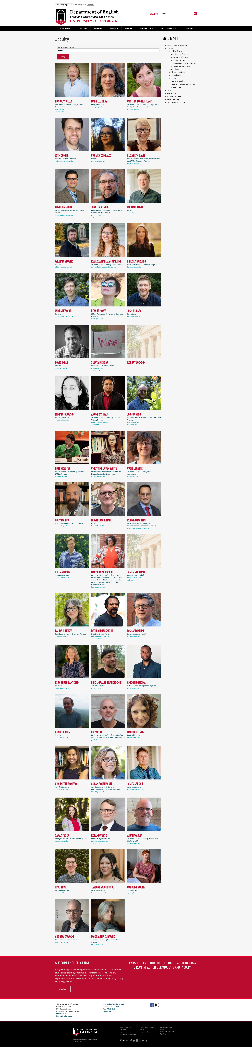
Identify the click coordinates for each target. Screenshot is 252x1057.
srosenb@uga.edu (97, 792)
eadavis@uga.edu (133, 163)
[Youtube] (143, 1040)
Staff (169, 90)
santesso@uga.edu (62, 688)
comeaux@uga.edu (98, 161)
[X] (134, 1040)
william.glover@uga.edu (63, 267)
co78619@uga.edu (133, 688)
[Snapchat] (140, 1040)
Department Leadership (177, 45)
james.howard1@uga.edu (64, 316)
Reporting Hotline (165, 1034)
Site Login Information (64, 1016)
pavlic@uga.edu (97, 740)
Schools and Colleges (126, 1027)
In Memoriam (176, 87)
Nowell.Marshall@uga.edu (100, 526)
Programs (98, 28)
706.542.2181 (112, 1009)
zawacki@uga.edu (61, 942)
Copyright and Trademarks (148, 1027)
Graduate (83, 28)
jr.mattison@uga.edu (62, 577)
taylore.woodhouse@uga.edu (101, 893)
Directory (189, 28)
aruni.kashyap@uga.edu (100, 422)
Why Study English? (169, 28)
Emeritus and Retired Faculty (182, 84)
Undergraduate (65, 28)
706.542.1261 (95, 425)
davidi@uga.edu (61, 368)
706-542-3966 (60, 112)
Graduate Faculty (177, 60)
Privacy (142, 1029)
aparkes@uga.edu (61, 737)
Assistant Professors (179, 57)
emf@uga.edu (96, 688)
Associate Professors (179, 54)
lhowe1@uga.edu (97, 319)
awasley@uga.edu (133, 843)
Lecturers (174, 78)
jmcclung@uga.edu (134, 577)
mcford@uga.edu (133, 213)
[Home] (94, 14)
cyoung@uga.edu (133, 893)
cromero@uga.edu (62, 789)
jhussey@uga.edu (133, 316)
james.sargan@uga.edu (135, 789)
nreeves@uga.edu (133, 737)
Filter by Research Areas (65, 47)
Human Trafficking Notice (167, 1031)
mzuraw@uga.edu (97, 945)
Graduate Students (175, 96)
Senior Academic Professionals (183, 63)
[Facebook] (131, 1040)
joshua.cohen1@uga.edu (64, 161)
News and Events (146, 28)
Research (114, 28)
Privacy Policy (61, 1014)
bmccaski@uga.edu (98, 587)
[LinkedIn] (146, 1040)
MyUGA (122, 1032)
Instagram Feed (157, 1005)
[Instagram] (137, 1040)
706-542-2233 (96, 639)
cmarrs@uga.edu (61, 526)
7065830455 (131, 580)
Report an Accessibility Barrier (166, 1028)
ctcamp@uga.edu (133, 109)
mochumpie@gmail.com (100, 636)
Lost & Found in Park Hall (177, 102)
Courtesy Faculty (177, 81)
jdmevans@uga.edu (98, 215)
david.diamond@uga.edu (64, 215)
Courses (128, 28)
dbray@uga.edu (96, 107)
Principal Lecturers (178, 72)
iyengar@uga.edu (97, 368)
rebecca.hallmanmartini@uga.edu (103, 267)
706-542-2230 (96, 370)
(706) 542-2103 (132, 425)
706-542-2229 (96, 218)
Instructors (171, 93)
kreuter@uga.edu (61, 476)
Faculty (170, 48)
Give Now (154, 14)
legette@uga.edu (133, 476)
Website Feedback (145, 1032)
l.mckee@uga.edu (61, 636)
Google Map (107, 1011)
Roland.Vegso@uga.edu (99, 841)
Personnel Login (174, 99)
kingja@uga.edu (133, 422)
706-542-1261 (96, 843)
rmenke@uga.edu (133, 636)
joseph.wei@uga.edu (62, 893)
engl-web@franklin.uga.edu (113, 1004)
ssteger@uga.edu (61, 841)
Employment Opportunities (128, 1034)
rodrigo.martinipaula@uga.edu (138, 528)
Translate (90, 5)
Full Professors (176, 51)
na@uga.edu (59, 109)
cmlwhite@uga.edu (98, 476)
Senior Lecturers (177, 75)
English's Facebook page (152, 1005)
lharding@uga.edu (134, 267)
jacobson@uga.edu (62, 420)
